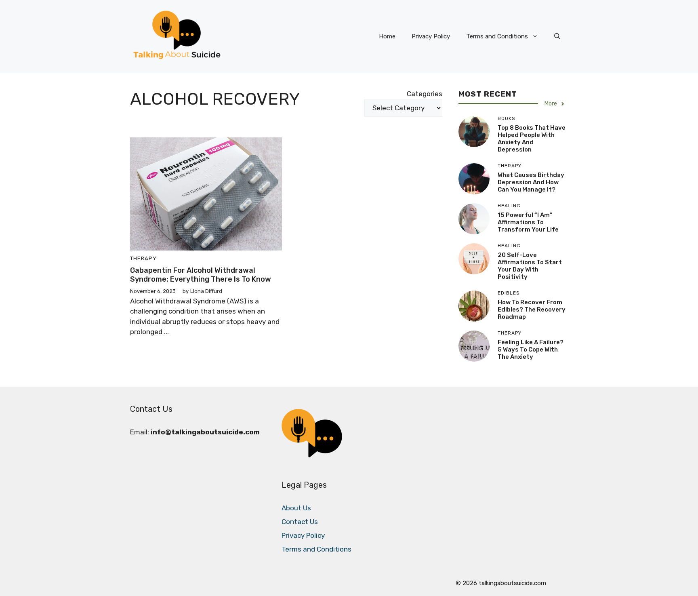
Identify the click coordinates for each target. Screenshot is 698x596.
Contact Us (300, 522)
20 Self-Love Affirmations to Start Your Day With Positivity (530, 265)
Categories (424, 94)
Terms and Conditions (497, 36)
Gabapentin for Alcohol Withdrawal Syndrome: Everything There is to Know (200, 275)
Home (387, 36)
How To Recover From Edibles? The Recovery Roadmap (532, 309)
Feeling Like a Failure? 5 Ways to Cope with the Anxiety (530, 349)
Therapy (143, 258)
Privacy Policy (431, 36)
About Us (296, 508)
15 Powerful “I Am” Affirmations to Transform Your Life (528, 222)
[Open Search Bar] (557, 36)
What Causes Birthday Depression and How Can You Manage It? (531, 182)
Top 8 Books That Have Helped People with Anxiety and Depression (532, 138)
